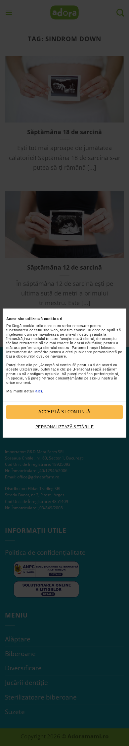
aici (38, 391)
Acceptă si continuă (64, 411)
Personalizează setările (64, 427)
